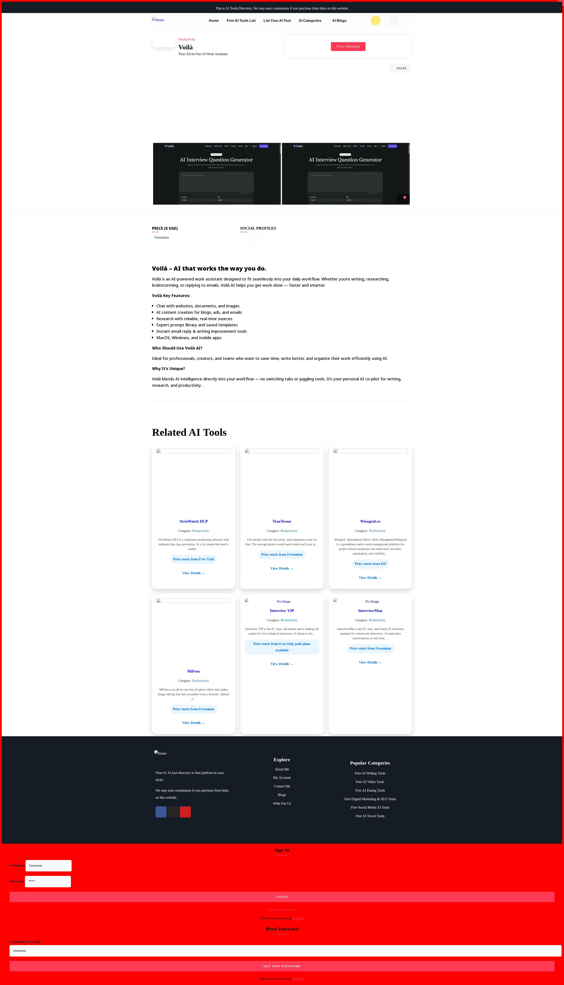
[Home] (158, 23)
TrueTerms (282, 521)
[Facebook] (161, 811)
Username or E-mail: (25, 942)
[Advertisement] (282, 110)
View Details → (193, 573)
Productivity (200, 531)
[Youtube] (185, 811)
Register (298, 918)
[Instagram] (173, 811)
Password (16, 881)
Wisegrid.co (370, 521)
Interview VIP (282, 610)
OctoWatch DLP (194, 521)
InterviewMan (370, 610)
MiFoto (193, 671)
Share (402, 68)
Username (17, 865)
